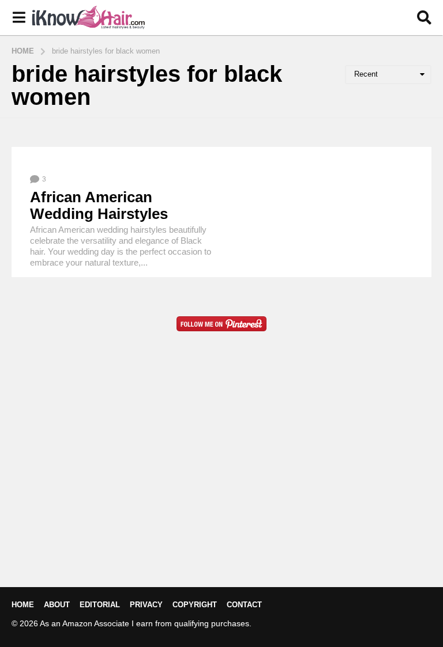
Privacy (146, 604)
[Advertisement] (221, 477)
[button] (19, 17)
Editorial (100, 604)
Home (23, 604)
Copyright (194, 604)
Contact (244, 604)
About (57, 604)
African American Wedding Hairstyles (99, 205)
